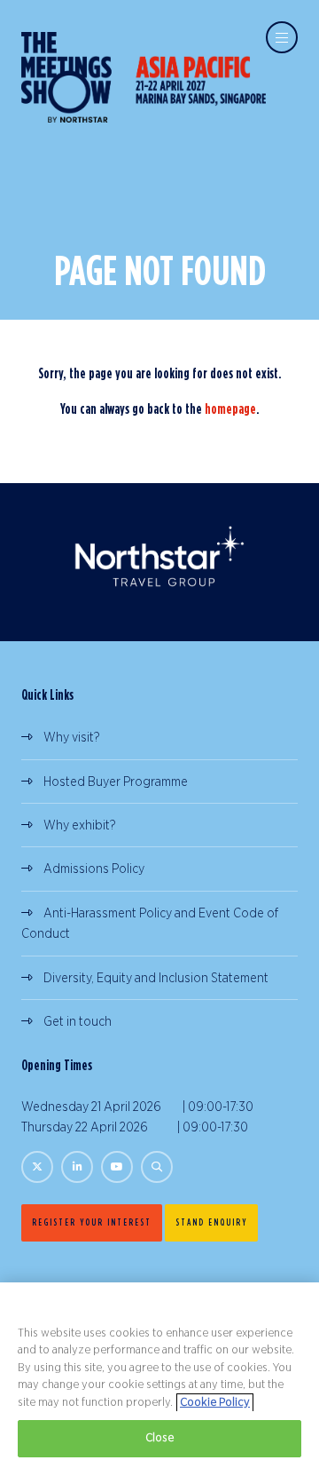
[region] (159, 1375)
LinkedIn (77, 1167)
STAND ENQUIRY (211, 1222)
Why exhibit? (79, 825)
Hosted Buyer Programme (115, 782)
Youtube (117, 1167)
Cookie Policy (215, 1402)
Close (160, 1438)
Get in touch (77, 1021)
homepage (230, 409)
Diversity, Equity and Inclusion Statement (155, 978)
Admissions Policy (93, 869)
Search (157, 1167)
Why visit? (71, 737)
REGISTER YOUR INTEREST (92, 1222)
